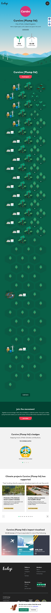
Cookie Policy (6, 600)
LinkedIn (27, 569)
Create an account (41, 571)
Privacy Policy (6, 598)
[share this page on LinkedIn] (49, 24)
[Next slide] (47, 516)
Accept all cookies (24, 609)
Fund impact (25, 77)
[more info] (4, 553)
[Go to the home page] (4, 3)
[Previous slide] (3, 516)
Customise (33, 609)
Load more (25, 395)
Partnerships (40, 573)
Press (26, 586)
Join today (25, 418)
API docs (27, 584)
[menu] (47, 3)
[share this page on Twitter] (49, 22)
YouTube (27, 575)
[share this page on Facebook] (49, 19)
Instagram (27, 571)
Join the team (28, 588)
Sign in (38, 569)
